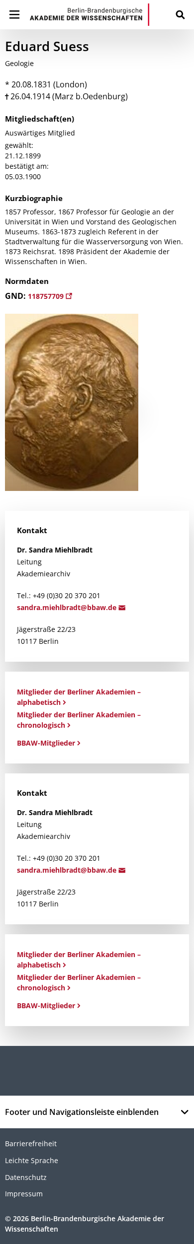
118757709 (47, 296)
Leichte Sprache (31, 1160)
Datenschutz (26, 1177)
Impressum (24, 1193)
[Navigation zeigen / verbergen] (14, 14)
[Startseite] (89, 14)
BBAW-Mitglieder (46, 743)
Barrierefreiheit (31, 1143)
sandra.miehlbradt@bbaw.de (67, 607)
